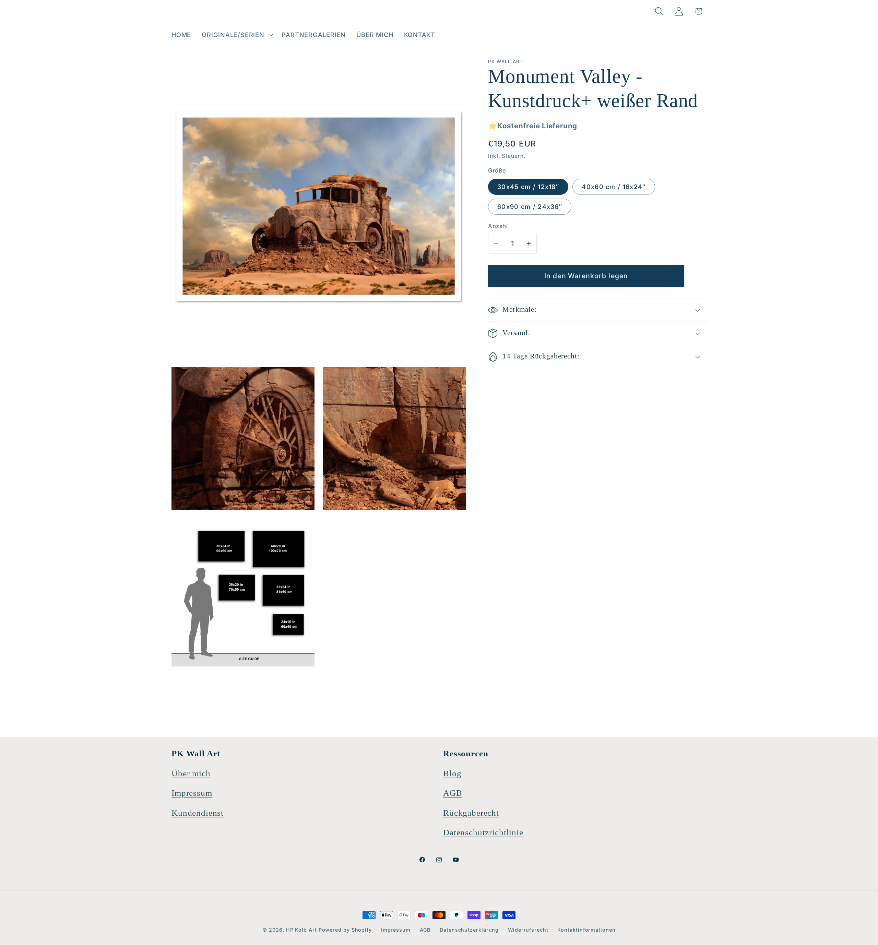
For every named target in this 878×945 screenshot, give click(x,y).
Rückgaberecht (471, 812)
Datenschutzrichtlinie (483, 832)
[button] (236, 35)
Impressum (191, 793)
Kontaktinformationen (586, 930)
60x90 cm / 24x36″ (529, 207)
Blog (452, 773)
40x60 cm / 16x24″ (613, 187)
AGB (452, 793)
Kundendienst (197, 812)
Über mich (191, 773)
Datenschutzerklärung (469, 930)
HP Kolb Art (301, 930)
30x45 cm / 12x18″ (528, 187)
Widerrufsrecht (528, 930)
